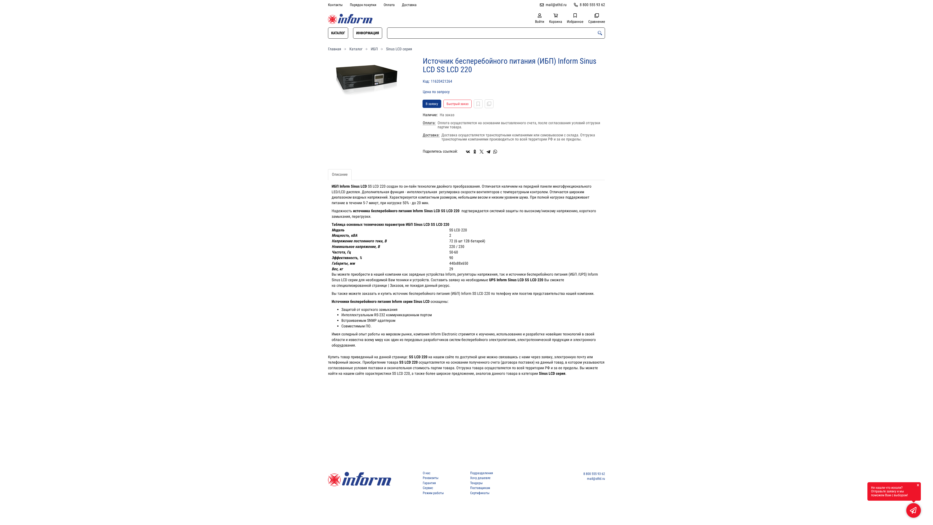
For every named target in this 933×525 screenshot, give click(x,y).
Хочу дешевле (480, 478)
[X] (481, 152)
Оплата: (429, 123)
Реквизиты (431, 478)
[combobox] (496, 33)
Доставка (409, 5)
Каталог (338, 33)
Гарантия (429, 483)
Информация (367, 33)
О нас (426, 473)
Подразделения (481, 473)
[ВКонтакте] (468, 152)
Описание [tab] (340, 174)
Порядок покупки (363, 5)
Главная (334, 49)
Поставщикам (480, 488)
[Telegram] (488, 152)
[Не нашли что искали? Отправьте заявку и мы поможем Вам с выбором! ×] (913, 510)
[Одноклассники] (475, 152)
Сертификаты (480, 493)
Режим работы (433, 493)
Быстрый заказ (457, 104)
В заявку (432, 104)
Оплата (389, 5)
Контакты (335, 5)
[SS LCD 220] (371, 81)
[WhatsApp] (495, 152)
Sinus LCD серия (399, 49)
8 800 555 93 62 (592, 4)
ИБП (374, 49)
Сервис (428, 488)
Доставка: (431, 135)
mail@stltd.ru (556, 4)
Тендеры (476, 483)
